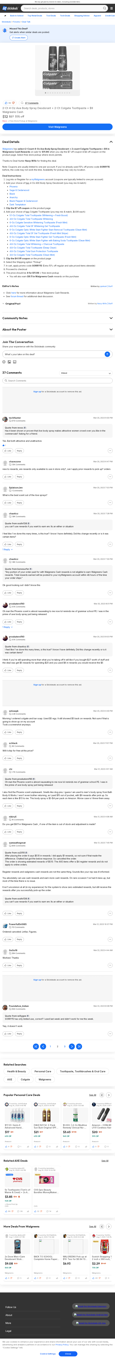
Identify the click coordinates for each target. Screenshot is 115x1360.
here (13, 292)
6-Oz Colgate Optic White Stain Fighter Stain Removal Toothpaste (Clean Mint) (48, 229)
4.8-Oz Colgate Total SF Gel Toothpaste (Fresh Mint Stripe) (39, 233)
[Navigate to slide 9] (64, 93)
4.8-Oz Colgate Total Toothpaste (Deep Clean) (33, 247)
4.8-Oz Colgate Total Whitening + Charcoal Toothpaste (37, 244)
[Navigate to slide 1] (45, 93)
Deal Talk (26, 22)
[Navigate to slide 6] (57, 93)
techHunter (15, 418)
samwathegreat (17, 843)
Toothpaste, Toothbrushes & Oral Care (82, 1071)
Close (68, 1354)
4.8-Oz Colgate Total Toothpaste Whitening (31, 219)
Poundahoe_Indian (19, 1006)
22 (38, 1211)
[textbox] (54, 354)
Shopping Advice (82, 16)
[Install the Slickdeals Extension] (91, 1306)
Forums (16, 22)
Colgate (25, 1079)
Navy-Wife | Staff (105, 303)
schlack (13, 743)
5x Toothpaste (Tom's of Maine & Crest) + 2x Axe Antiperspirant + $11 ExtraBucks (17, 1191)
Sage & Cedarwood (19, 190)
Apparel (97, 16)
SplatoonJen (16, 487)
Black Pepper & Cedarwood (23, 201)
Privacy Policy (62, 1344)
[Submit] (6, 380)
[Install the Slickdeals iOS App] (91, 1323)
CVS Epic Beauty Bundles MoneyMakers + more (46, 1191)
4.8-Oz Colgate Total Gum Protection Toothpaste (34, 251)
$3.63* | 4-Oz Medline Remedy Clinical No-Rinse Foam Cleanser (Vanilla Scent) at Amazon (75, 1126)
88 (9, 1211)
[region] (57, 1349)
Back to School (16, 16)
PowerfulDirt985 (18, 924)
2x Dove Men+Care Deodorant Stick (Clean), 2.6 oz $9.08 (16, 1257)
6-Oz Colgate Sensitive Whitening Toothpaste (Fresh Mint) (39, 222)
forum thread (17, 296)
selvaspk (13, 711)
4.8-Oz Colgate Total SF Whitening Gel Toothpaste (35, 226)
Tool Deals (51, 16)
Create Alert (19, 38)
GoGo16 (13, 950)
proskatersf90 (16, 604)
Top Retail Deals (35, 16)
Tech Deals (65, 16)
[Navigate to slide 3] (50, 93)
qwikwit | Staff (106, 286)
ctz (10, 769)
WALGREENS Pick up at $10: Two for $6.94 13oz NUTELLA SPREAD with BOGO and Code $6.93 (75, 1257)
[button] (13, 103)
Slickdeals (6, 22)
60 (10, 103)
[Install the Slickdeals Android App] (91, 1315)
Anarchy (14, 197)
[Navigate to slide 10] (67, 93)
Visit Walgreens (57, 126)
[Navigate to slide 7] (60, 93)
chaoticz (13, 513)
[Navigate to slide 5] (55, 93)
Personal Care (43, 1071)
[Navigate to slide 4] (53, 93)
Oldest (64, 373)
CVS (6, 1206)
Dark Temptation (18, 204)
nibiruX (12, 817)
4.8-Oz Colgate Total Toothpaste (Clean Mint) (32, 255)
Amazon (8, 1141)
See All (92, 1095)
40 (96, 1278)
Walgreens (7, 149)
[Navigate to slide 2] (48, 93)
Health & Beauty (16, 1071)
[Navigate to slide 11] (69, 93)
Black (12, 193)
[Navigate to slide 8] (62, 93)
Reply (19, 451)
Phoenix (14, 186)
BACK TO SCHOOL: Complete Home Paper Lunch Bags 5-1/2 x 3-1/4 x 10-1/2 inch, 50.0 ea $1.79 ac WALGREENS (46, 1257)
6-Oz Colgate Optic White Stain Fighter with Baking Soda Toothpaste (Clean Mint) (50, 240)
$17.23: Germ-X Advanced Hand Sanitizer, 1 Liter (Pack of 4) (16, 1126)
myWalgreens (38, 179)
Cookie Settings (48, 1354)
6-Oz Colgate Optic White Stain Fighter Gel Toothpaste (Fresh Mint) (43, 237)
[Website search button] (104, 8)
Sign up (37, 391)
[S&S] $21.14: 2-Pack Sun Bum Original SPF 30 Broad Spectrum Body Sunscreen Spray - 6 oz (46, 1126)
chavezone (15, 461)
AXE (9, 1079)
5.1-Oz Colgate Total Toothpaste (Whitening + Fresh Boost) (39, 215)
